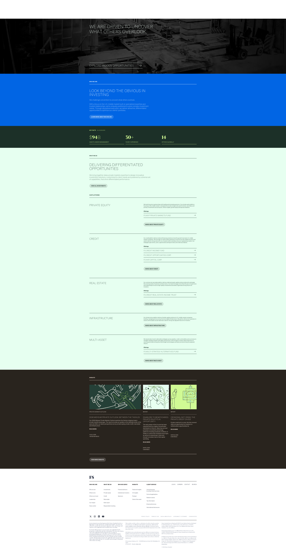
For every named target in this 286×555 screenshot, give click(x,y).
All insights (135, 493)
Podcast (134, 496)
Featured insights (136, 489)
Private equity (107, 493)
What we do (92, 493)
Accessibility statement (180, 516)
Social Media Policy (166, 516)
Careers (180, 484)
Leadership (92, 499)
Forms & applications (152, 494)
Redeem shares (151, 497)
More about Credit (151, 269)
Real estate (106, 499)
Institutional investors (123, 493)
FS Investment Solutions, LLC (168, 530)
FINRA (137, 544)
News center (92, 506)
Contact (187, 484)
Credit (105, 496)
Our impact (92, 502)
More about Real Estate (153, 304)
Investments (107, 489)
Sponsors (120, 496)
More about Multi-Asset (153, 360)
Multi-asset (107, 502)
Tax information (151, 501)
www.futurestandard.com (95, 533)
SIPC (140, 544)
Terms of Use (155, 516)
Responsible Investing (109, 506)
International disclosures (153, 507)
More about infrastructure (155, 325)
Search (194, 484)
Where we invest (93, 496)
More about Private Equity (154, 224)
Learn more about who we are (101, 117)
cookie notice (193, 516)
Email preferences (151, 504)
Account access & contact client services (153, 490)
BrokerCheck (164, 544)
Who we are (92, 489)
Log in (173, 484)
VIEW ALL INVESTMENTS (98, 186)
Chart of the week (136, 499)
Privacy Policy (145, 516)
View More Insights (97, 459)
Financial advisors (122, 489)
